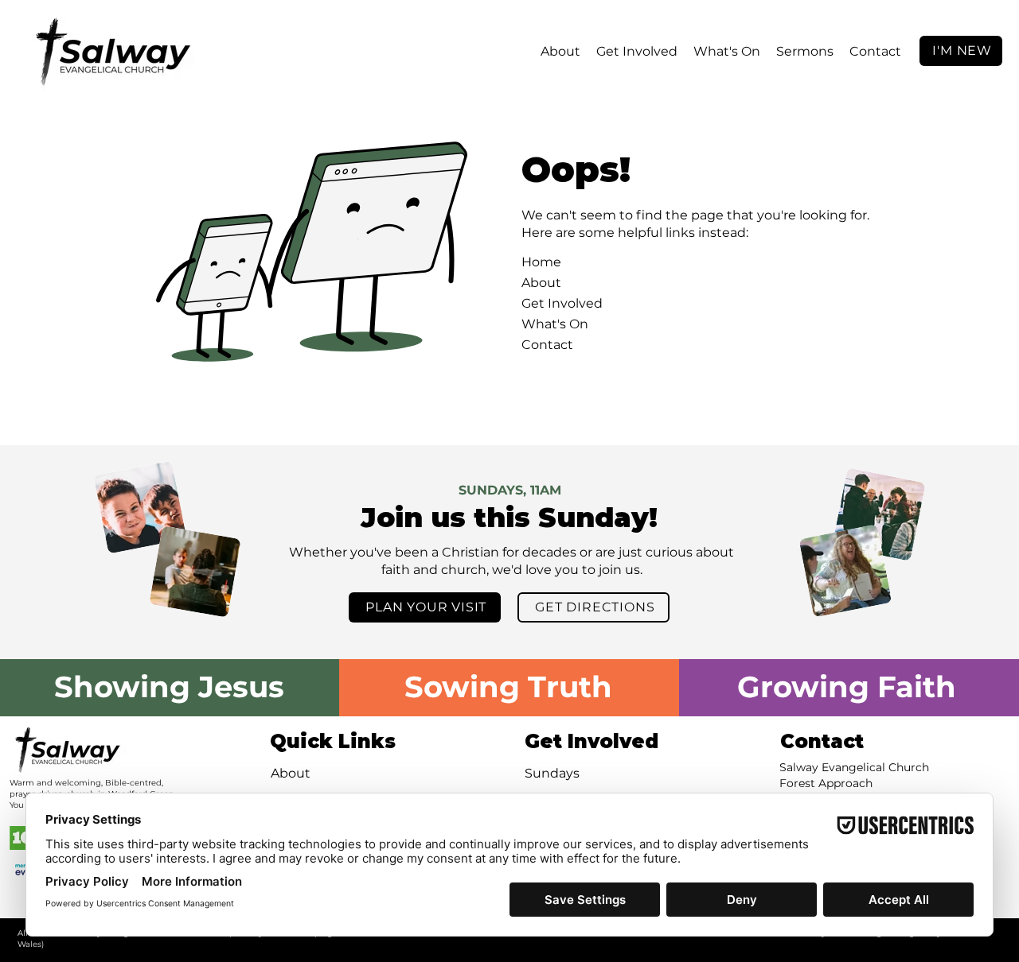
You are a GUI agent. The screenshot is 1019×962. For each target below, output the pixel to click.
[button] (560, 51)
